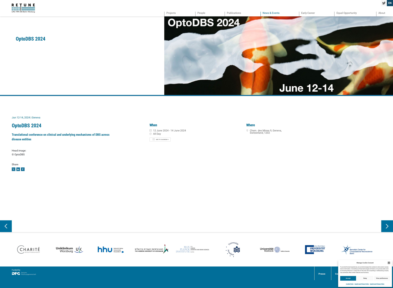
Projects (171, 13)
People (201, 13)
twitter (384, 3)
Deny (365, 278)
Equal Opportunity (347, 13)
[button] (389, 263)
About (381, 13)
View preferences (382, 278)
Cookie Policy (349, 284)
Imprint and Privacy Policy (362, 284)
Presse (321, 274)
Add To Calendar (161, 139)
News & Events (271, 13)
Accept (348, 278)
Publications (234, 13)
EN (390, 3)
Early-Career (308, 13)
